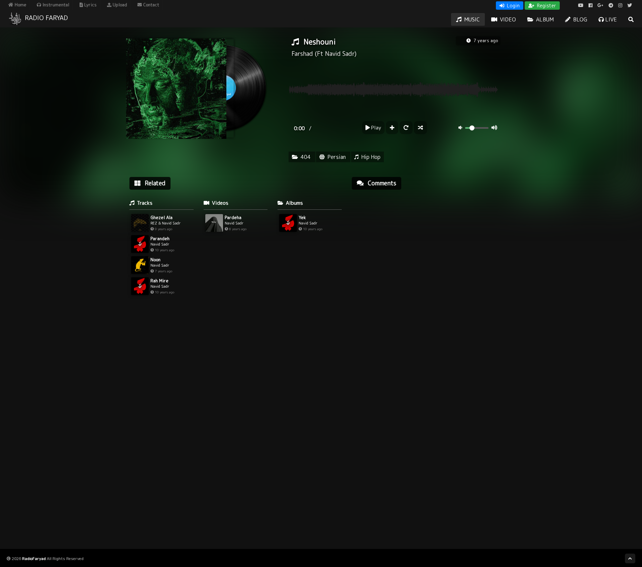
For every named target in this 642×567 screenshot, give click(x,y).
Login (513, 5)
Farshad (302, 54)
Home (19, 5)
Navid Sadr (339, 54)
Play (375, 127)
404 (306, 157)
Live (610, 19)
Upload (119, 5)
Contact (150, 5)
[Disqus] (426, 280)
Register (546, 5)
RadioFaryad (34, 558)
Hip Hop (371, 157)
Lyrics (90, 5)
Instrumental (55, 5)
